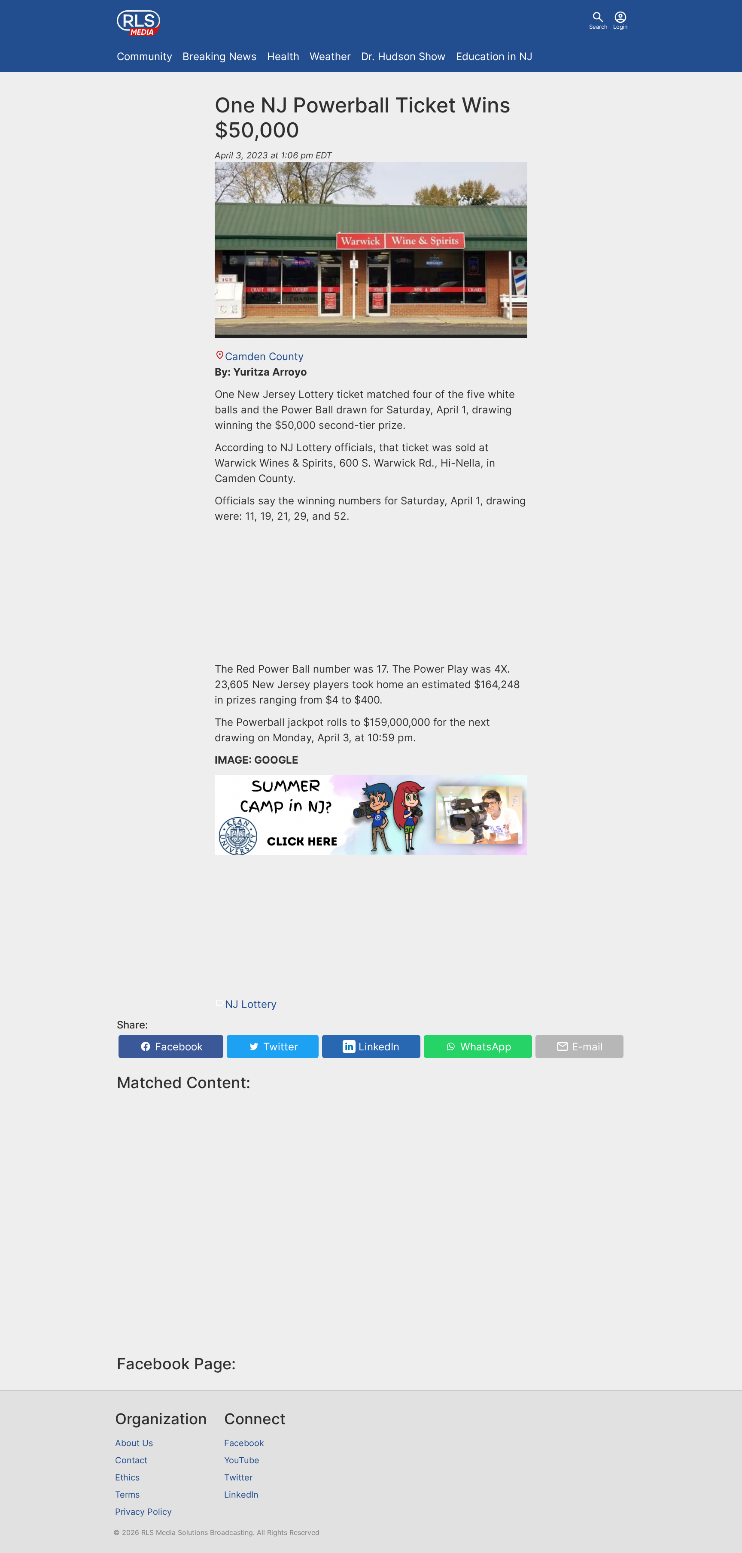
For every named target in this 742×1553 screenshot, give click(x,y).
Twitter (279, 1046)
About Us (134, 1443)
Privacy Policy (143, 1512)
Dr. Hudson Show (403, 56)
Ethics (127, 1477)
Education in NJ (494, 56)
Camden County (264, 356)
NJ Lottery (251, 1004)
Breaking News (219, 56)
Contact (131, 1460)
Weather (330, 56)
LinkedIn (377, 1046)
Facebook (177, 1046)
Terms (127, 1494)
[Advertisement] (371, 591)
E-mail (586, 1046)
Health (283, 56)
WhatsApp (484, 1046)
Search (598, 26)
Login (620, 26)
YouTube (241, 1460)
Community (144, 56)
